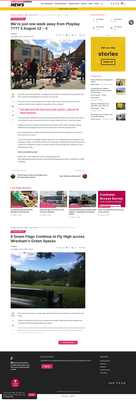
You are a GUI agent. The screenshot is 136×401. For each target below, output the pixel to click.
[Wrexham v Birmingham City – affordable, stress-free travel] (120, 106)
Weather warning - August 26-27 (68, 9)
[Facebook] (112, 3)
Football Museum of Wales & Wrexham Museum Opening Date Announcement (101, 90)
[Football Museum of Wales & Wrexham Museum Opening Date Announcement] (120, 91)
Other (102, 108)
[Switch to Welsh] (102, 3)
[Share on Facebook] (64, 35)
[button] (32, 394)
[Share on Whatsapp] (69, 35)
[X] (114, 3)
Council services (18, 18)
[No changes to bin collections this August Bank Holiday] (120, 116)
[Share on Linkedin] (72, 35)
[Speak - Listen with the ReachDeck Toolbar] (131, 22)
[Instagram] (116, 3)
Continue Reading (68, 342)
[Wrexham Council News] (21, 3)
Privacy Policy (9, 396)
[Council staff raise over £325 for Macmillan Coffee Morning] (24, 199)
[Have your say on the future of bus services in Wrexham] (53, 199)
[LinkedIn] (118, 3)
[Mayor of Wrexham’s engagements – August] (120, 82)
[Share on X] (66, 35)
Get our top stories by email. (27, 152)
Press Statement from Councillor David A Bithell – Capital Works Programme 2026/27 (82, 212)
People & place (95, 84)
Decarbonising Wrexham (48, 206)
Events (104, 95)
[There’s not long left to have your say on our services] (111, 199)
